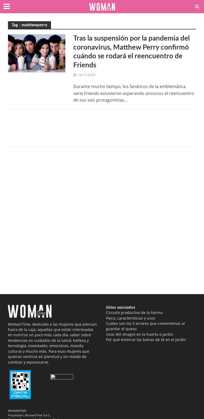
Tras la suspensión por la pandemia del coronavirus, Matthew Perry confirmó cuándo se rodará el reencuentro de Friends (131, 52)
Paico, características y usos (130, 318)
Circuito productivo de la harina (134, 312)
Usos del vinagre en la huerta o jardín (139, 334)
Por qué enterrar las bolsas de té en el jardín (146, 339)
